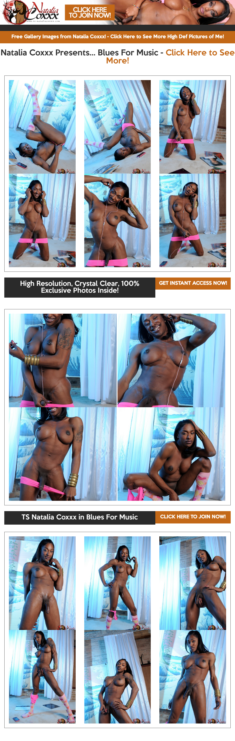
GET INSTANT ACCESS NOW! (193, 283)
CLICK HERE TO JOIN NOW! (193, 517)
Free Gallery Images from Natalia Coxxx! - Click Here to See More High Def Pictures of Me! (117, 37)
